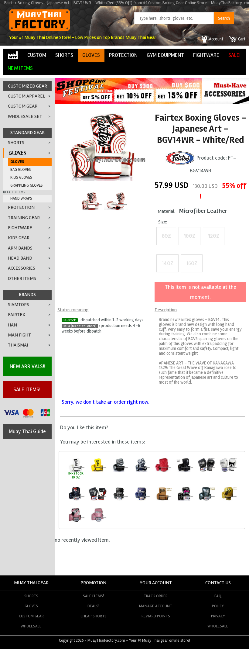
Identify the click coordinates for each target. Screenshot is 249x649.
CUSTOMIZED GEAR (27, 86)
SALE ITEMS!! (27, 389)
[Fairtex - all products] (180, 157)
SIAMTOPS (18, 305)
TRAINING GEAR (24, 218)
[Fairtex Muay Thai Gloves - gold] (228, 500)
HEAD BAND (20, 258)
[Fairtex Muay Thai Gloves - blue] (141, 471)
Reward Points (156, 616)
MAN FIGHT (19, 335)
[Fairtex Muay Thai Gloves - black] (119, 471)
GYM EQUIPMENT (165, 55)
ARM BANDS (20, 248)
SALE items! (93, 596)
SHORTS (64, 55)
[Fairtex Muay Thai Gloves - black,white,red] (97, 500)
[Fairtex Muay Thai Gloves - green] (206, 500)
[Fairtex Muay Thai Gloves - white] (76, 471)
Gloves (31, 606)
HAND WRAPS (21, 198)
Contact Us (218, 583)
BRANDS (27, 295)
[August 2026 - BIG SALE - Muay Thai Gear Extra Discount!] (128, 102)
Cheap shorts (93, 616)
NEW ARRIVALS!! (27, 366)
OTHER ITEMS (22, 278)
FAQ (217, 596)
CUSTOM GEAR (22, 106)
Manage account (155, 606)
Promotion (93, 583)
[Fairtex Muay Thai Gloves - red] (162, 471)
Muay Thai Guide (27, 431)
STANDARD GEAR (27, 132)
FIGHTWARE (206, 55)
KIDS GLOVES (21, 177)
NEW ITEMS (20, 68)
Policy (218, 606)
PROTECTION (123, 55)
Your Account (156, 583)
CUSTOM (36, 55)
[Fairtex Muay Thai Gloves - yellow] (97, 471)
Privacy (218, 616)
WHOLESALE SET (25, 116)
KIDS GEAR (18, 238)
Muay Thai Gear (31, 583)
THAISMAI (18, 345)
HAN (12, 325)
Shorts (31, 596)
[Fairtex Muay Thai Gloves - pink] (76, 521)
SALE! (234, 55)
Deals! (93, 606)
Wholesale (31, 626)
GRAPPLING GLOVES (26, 185)
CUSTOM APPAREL (26, 96)
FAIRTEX (16, 315)
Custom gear (31, 616)
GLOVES (91, 55)
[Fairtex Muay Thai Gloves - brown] (162, 500)
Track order (156, 596)
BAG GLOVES (20, 169)
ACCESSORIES (21, 268)
